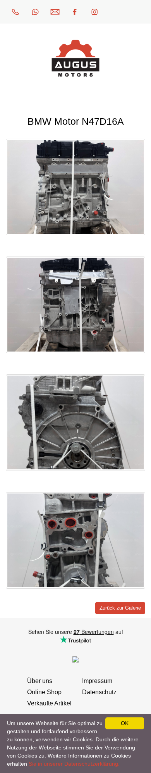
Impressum (97, 681)
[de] (114, 12)
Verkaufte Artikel (49, 703)
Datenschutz (99, 692)
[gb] (134, 12)
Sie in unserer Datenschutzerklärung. (74, 764)
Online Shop (44, 692)
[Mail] (55, 12)
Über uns (39, 681)
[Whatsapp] (35, 12)
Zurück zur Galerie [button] (120, 608)
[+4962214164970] (15, 12)
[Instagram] (94, 12)
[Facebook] (74, 12)
